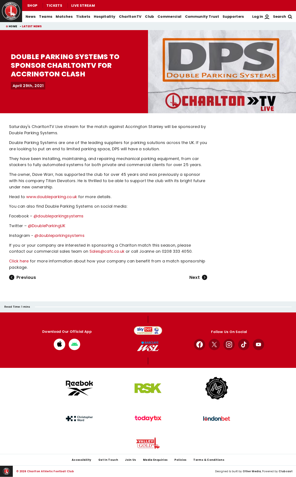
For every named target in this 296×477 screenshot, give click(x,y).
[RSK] (148, 388)
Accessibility (81, 460)
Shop (32, 5)
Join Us (130, 460)
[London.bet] (216, 418)
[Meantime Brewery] (216, 388)
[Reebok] (79, 388)
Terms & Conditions (208, 460)
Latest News (32, 26)
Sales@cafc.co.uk (107, 251)
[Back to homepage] (11, 11)
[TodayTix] (148, 418)
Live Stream (83, 5)
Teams (45, 16)
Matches (64, 16)
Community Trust (202, 16)
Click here (19, 261)
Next (194, 277)
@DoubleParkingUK (46, 225)
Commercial (170, 16)
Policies (180, 460)
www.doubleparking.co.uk (52, 196)
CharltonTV (130, 16)
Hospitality (104, 16)
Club (149, 16)
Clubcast (286, 471)
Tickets (54, 5)
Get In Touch (108, 460)
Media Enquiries (155, 460)
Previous (26, 277)
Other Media (252, 471)
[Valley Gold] (148, 443)
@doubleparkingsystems (59, 216)
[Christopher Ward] (79, 418)
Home (13, 26)
